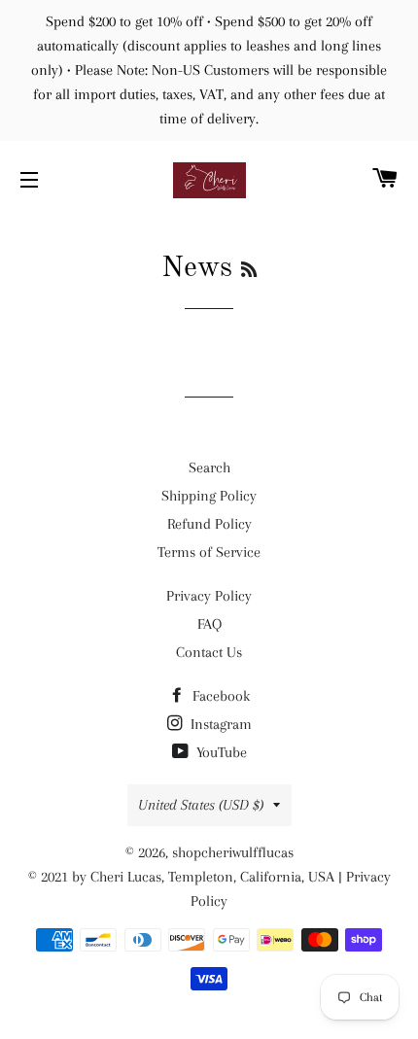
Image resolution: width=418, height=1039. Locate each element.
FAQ (209, 624)
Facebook (219, 696)
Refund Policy (209, 524)
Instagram (219, 724)
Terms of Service (209, 552)
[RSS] (249, 271)
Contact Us (209, 652)
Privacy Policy (209, 596)
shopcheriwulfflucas (233, 852)
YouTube (219, 752)
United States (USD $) (200, 805)
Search (209, 467)
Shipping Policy (209, 495)
